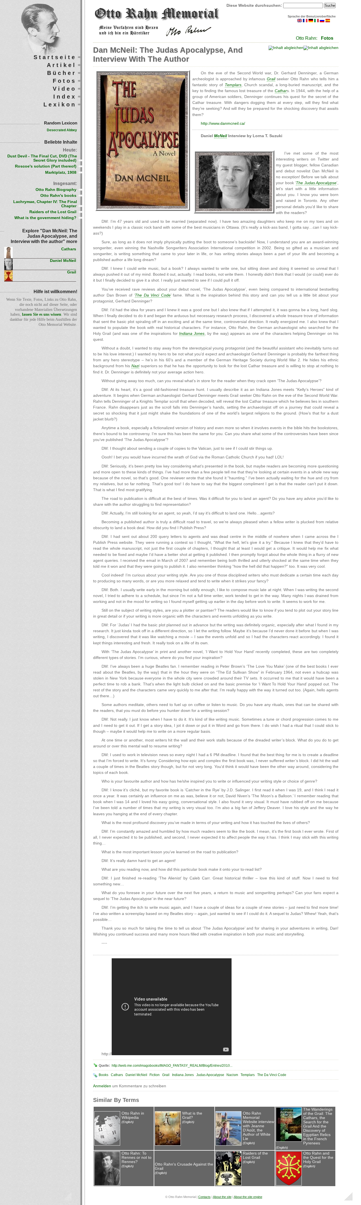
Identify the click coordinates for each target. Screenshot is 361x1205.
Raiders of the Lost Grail (255, 1155)
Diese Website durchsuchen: (254, 5)
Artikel (61, 65)
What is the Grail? (192, 1115)
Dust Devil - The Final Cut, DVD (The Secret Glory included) (42, 158)
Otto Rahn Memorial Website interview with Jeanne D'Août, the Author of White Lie (258, 1126)
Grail (166, 1075)
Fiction (154, 1075)
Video (64, 89)
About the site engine (248, 1197)
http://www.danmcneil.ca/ (223, 123)
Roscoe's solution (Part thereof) (45, 166)
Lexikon (59, 104)
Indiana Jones (183, 1075)
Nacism (232, 1075)
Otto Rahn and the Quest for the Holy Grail (318, 1157)
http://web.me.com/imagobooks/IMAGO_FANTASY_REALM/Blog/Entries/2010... (172, 1065)
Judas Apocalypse (210, 1075)
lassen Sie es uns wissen (41, 314)
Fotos (327, 38)
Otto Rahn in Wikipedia (133, 1115)
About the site (222, 1197)
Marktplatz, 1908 (60, 172)
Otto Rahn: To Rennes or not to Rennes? (136, 1157)
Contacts (204, 1197)
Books (103, 1075)
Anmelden (102, 1086)
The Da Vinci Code (271, 1075)
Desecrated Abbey (62, 130)
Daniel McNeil (136, 1075)
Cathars (117, 1075)
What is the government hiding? (45, 218)
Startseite (55, 57)
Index (64, 96)
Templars (248, 1075)
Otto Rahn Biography (56, 190)
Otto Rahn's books (58, 195)
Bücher (61, 73)
